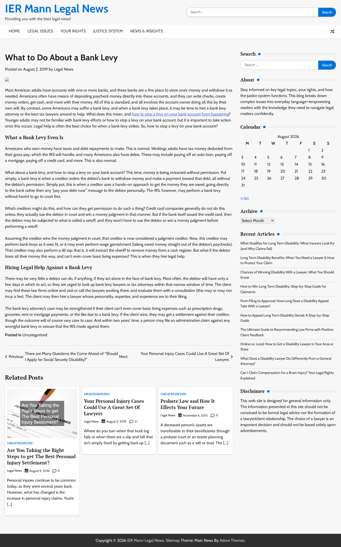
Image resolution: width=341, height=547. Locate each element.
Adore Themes (232, 540)
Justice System (108, 31)
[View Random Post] (332, 31)
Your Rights (73, 31)
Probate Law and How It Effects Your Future (188, 404)
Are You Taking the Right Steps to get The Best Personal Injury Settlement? (41, 456)
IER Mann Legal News (56, 8)
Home (14, 31)
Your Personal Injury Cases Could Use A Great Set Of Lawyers (114, 407)
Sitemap (173, 540)
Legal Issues (40, 31)
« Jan (244, 198)
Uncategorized (34, 334)
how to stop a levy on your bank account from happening (180, 114)
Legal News (63, 69)
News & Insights (146, 31)
